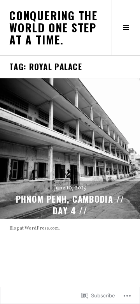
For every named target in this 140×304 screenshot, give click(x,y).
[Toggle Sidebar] (126, 27)
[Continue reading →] (70, 148)
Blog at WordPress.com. (34, 228)
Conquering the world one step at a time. (53, 27)
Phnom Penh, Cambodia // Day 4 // (70, 205)
